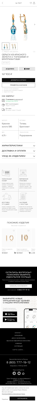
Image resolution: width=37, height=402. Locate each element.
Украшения (18, 335)
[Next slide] (34, 24)
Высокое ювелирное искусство (18, 340)
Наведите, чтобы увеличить (11, 51)
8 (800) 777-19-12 (19, 362)
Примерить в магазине (18, 85)
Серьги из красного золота (7, 250)
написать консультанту (18, 286)
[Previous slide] (2, 24)
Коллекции (18, 346)
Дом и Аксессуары (18, 338)
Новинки (18, 343)
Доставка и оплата (14, 151)
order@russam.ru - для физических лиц (18, 382)
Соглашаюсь (22, 398)
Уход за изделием (13, 156)
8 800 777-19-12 (23, 290)
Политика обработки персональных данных (13, 394)
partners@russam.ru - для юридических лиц (18, 383)
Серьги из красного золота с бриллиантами (23, 250)
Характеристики (12, 146)
